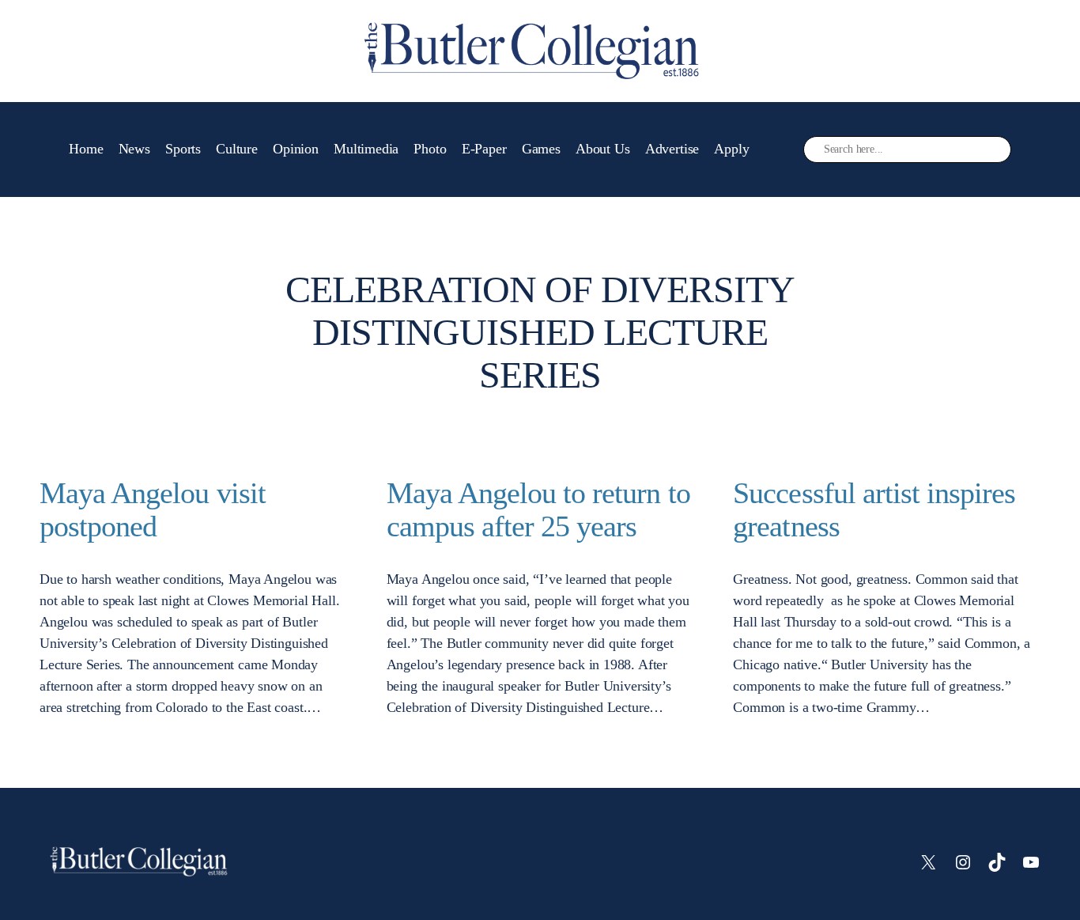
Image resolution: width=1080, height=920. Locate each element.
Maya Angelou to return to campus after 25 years (538, 509)
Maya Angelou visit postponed (153, 509)
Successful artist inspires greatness (874, 509)
